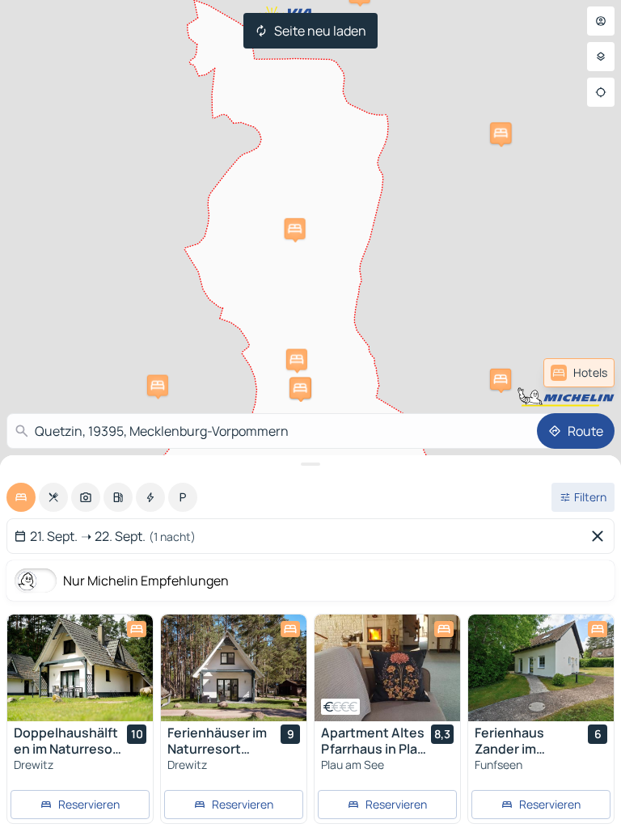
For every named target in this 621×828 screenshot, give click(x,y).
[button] (500, 133)
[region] (80, 668)
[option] (21, 497)
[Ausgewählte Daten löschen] (601, 536)
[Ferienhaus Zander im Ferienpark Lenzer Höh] (541, 668)
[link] (579, 372)
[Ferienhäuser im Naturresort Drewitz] (233, 668)
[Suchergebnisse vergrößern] (310, 464)
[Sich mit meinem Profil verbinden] (601, 21)
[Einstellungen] (601, 56)
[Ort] (601, 92)
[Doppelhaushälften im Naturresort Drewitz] (80, 668)
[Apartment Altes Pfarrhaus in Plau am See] (387, 668)
